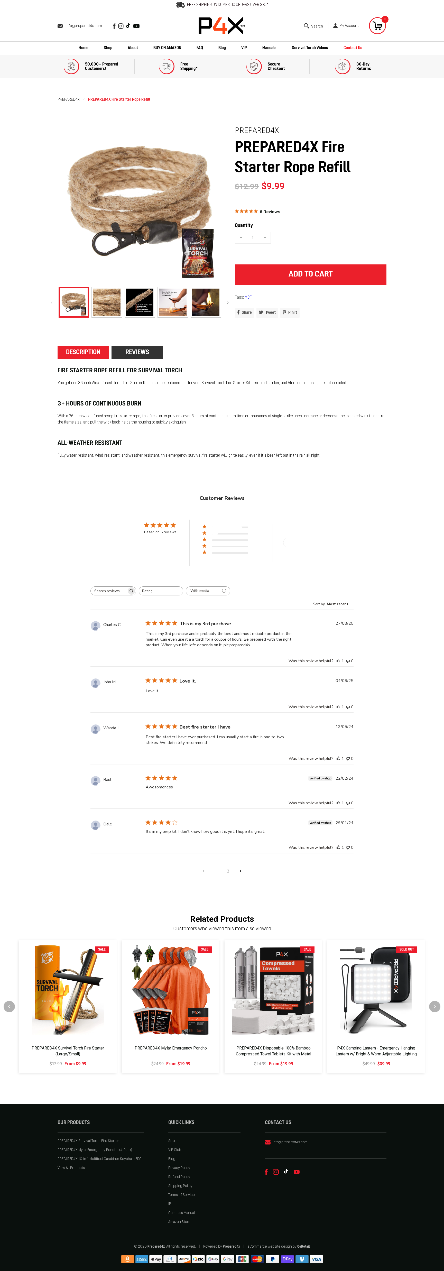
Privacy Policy (179, 1168)
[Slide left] (51, 302)
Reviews (137, 352)
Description (83, 352)
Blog (171, 1159)
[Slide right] (228, 302)
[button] (313, 26)
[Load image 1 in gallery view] (74, 302)
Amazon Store (179, 1222)
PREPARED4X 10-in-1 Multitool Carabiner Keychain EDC (100, 1159)
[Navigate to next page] (240, 871)
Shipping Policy (180, 1186)
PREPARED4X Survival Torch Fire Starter (88, 1141)
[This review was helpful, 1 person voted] (338, 661)
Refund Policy (179, 1177)
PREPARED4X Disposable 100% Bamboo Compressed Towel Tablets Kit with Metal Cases (273, 1054)
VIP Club (174, 1150)
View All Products (71, 1168)
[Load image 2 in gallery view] (106, 302)
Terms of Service (181, 1195)
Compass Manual (181, 1213)
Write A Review (302, 542)
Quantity (244, 225)
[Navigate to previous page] (203, 871)
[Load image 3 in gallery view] (140, 302)
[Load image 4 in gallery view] (173, 302)
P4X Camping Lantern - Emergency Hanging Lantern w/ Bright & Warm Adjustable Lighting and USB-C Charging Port (376, 1054)
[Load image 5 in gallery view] (206, 302)
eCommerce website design (269, 1247)
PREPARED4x (68, 100)
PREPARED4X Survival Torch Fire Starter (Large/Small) (68, 1051)
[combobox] (161, 590)
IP (169, 1204)
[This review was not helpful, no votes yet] (348, 661)
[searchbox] (109, 591)
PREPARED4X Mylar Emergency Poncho (171, 1048)
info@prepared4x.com (84, 26)
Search (174, 1141)
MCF (248, 298)
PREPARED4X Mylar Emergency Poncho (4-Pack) (95, 1150)
